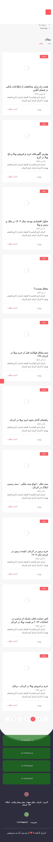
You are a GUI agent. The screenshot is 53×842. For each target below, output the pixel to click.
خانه (49, 44)
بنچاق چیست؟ (41, 288)
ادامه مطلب (12, 109)
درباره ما (42, 25)
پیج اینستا (43, 28)
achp (39, 110)
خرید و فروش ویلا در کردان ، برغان (30, 686)
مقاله (44, 56)
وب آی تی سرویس (15, 833)
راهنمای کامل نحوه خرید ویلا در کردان (29, 420)
